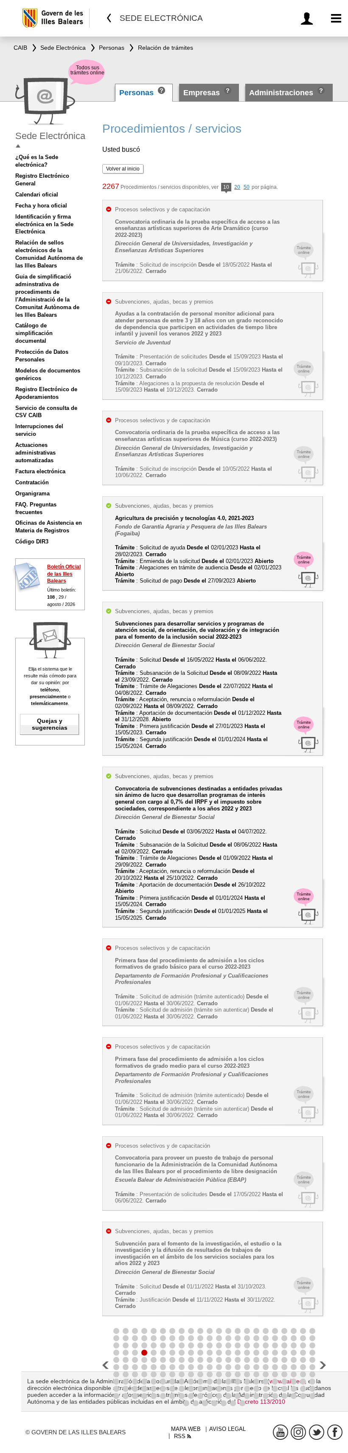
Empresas (201, 92)
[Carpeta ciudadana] (308, 18)
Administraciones (281, 92)
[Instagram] (298, 1432)
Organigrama (32, 493)
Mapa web (186, 1429)
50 (247, 187)
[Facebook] (334, 1432)
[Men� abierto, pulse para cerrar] (18, 146)
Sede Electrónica (50, 136)
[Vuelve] (109, 18)
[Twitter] (316, 1432)
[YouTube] (280, 1432)
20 (237, 187)
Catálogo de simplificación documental (34, 333)
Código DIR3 (31, 541)
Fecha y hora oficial (41, 205)
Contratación (32, 482)
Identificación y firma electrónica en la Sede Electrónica (44, 224)
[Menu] (336, 18)
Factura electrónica (40, 471)
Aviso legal (227, 1429)
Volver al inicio (123, 169)
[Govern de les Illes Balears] (55, 18)
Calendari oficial (36, 194)
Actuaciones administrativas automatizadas (35, 452)
